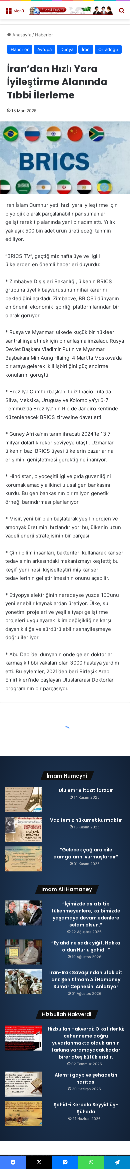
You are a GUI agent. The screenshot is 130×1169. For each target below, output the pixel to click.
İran (86, 49)
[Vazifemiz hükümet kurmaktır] (23, 829)
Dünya (66, 49)
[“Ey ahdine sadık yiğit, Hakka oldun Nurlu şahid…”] (23, 951)
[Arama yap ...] (121, 12)
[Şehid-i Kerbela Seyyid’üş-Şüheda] (23, 1113)
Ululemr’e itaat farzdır (86, 790)
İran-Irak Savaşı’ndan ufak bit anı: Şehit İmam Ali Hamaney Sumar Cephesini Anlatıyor (85, 979)
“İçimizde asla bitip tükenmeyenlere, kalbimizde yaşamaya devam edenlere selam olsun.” (85, 914)
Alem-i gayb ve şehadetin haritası (86, 1078)
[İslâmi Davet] (71, 10)
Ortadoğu (108, 49)
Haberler (44, 34)
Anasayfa (21, 34)
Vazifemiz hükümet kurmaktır (86, 820)
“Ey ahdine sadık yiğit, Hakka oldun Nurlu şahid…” (85, 946)
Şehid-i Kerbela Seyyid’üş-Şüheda (86, 1108)
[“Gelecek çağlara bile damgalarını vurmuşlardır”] (23, 858)
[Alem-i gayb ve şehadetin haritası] (23, 1084)
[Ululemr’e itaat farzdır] (23, 799)
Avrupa (44, 49)
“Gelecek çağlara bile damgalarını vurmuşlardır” (85, 853)
